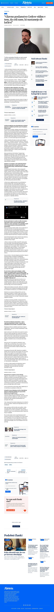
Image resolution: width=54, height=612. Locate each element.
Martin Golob (30, 7)
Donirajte (18, 608)
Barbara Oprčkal (16, 25)
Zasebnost (41, 608)
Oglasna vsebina (40, 7)
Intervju (17, 7)
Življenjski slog (23, 7)
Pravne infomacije (28, 608)
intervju (6, 464)
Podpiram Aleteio (10, 510)
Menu (3, 7)
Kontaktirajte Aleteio (35, 608)
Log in (20, 522)
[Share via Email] (25, 64)
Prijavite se (8, 491)
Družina (46, 7)
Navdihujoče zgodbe (10, 7)
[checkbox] (5, 488)
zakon (42, 562)
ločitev (10, 464)
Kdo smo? (22, 608)
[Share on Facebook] (20, 64)
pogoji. (7, 489)
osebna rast (7, 539)
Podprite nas (49, 2)
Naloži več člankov (40, 84)
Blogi (35, 7)
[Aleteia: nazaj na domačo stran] (27, 2)
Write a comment (16, 526)
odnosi (30, 558)
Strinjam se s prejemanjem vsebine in (11, 489)
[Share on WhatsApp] (27, 64)
